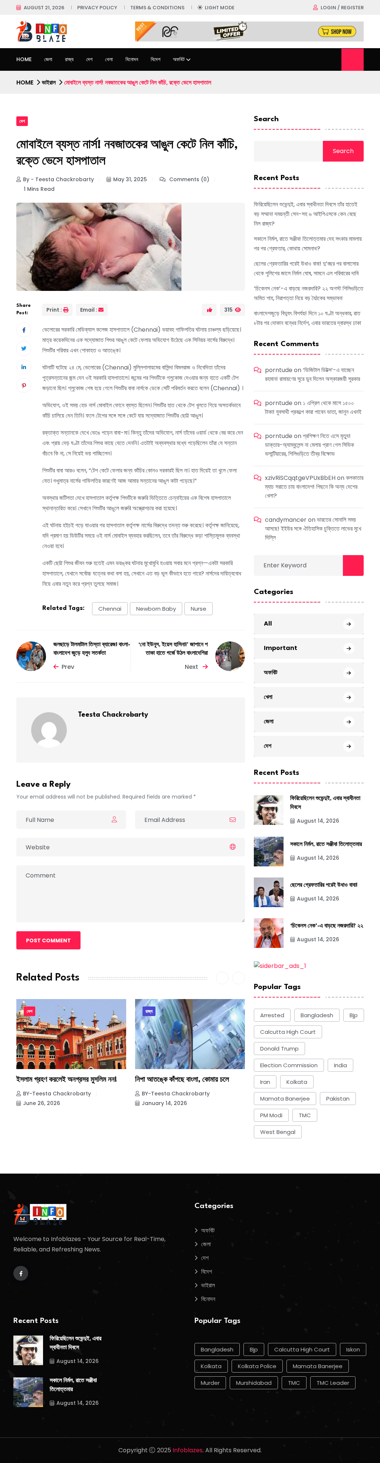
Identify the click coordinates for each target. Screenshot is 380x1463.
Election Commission (289, 1065)
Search (266, 119)
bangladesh (317, 1015)
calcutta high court (288, 1032)
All (268, 623)
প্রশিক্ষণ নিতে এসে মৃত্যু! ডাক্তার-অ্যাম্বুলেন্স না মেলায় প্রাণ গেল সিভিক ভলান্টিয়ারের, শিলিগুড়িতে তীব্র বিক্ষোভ (309, 445)
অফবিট (179, 59)
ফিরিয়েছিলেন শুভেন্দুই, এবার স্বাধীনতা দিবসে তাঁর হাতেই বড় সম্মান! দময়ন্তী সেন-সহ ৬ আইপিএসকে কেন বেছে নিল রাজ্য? (305, 214)
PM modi (271, 1115)
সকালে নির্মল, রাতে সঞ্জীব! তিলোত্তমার (326, 844)
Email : (88, 310)
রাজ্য (69, 59)
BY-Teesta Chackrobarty (57, 1093)
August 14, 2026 (318, 821)
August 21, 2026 (44, 7)
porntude (278, 370)
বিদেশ (155, 59)
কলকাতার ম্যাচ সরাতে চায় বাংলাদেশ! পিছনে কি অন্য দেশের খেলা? (314, 487)
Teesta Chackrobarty (113, 714)
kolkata (296, 1082)
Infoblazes (188, 1450)
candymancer (286, 519)
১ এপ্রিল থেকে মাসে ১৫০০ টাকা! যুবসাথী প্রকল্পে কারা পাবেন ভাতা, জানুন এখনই (313, 407)
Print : (54, 310)
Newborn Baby (156, 609)
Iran (265, 1082)
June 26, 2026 (41, 1103)
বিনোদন (131, 59)
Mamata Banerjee (285, 1098)
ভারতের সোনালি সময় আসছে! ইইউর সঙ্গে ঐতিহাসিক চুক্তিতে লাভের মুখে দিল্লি (313, 528)
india (340, 1065)
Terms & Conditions (157, 7)
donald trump (279, 1048)
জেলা (48, 59)
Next (192, 667)
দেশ (89, 59)
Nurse (198, 609)
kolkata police (257, 1366)
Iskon (353, 1349)
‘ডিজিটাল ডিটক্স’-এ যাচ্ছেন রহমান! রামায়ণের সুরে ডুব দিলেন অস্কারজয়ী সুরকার (312, 374)
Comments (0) (188, 179)
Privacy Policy (97, 7)
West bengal (277, 1132)
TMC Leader (333, 1383)
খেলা (109, 59)
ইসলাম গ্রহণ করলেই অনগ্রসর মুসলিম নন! (66, 1079)
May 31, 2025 (130, 179)
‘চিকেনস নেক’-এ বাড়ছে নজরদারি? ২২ (326, 926)
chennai (109, 609)
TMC (305, 1115)
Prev (68, 667)
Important (280, 648)
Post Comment (48, 940)
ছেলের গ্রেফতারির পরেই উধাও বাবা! (323, 885)
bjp (354, 1015)
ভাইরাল (49, 82)
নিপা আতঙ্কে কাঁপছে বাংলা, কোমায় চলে (182, 1079)
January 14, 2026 (164, 1103)
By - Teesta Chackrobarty (58, 179)
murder (210, 1383)
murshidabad (254, 1383)
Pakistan (338, 1098)
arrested (272, 1015)
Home (24, 59)
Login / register (342, 7)
